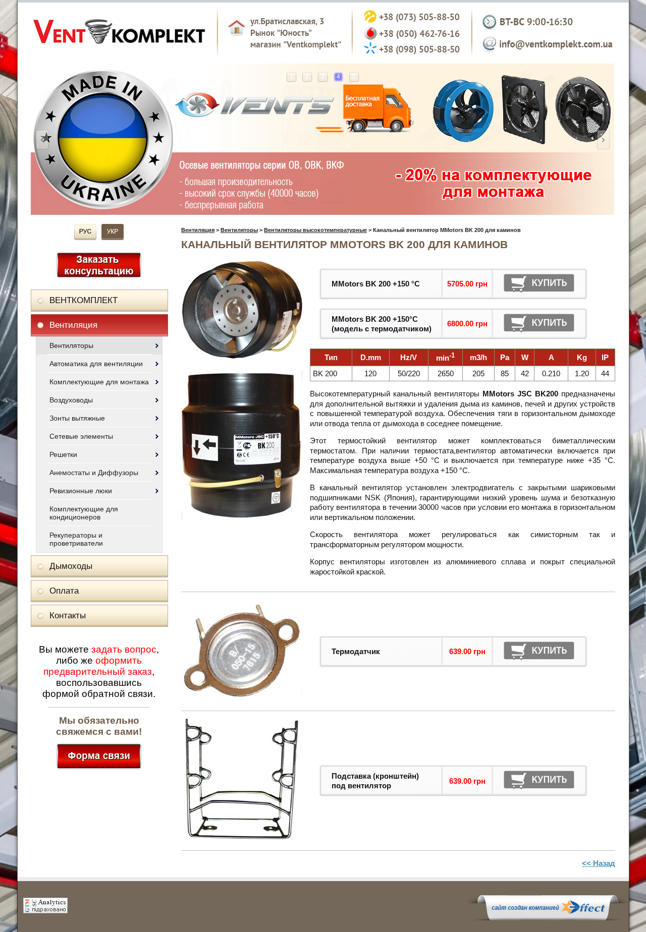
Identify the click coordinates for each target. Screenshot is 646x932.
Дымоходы (70, 566)
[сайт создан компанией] (547, 918)
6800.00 (460, 323)
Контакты (67, 615)
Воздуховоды (71, 400)
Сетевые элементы (81, 436)
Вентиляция (73, 325)
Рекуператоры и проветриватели (76, 539)
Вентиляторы (71, 345)
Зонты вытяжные (77, 418)
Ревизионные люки (80, 491)
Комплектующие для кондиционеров (83, 513)
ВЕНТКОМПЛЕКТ (83, 300)
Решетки (63, 454)
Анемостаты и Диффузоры (93, 473)
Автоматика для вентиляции (96, 364)
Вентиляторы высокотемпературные (315, 230)
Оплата (64, 591)
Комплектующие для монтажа (99, 382)
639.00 (460, 651)
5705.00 (460, 283)
